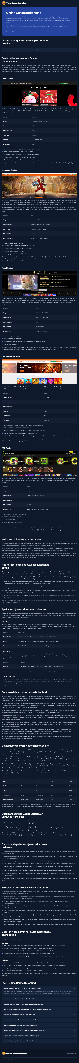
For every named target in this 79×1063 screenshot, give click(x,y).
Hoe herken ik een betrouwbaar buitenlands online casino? (20, 1020)
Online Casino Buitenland (71, 1053)
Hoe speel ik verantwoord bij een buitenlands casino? (18, 1041)
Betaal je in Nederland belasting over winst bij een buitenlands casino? (23, 988)
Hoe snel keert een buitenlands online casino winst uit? (19, 999)
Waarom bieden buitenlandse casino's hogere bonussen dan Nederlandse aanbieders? (27, 1009)
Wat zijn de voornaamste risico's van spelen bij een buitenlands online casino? (25, 1030)
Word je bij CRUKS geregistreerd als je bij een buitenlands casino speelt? (23, 1004)
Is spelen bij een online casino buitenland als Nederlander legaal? (21, 1035)
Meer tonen (39, 50)
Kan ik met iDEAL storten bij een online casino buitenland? (19, 1014)
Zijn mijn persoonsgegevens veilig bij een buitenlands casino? (20, 1025)
